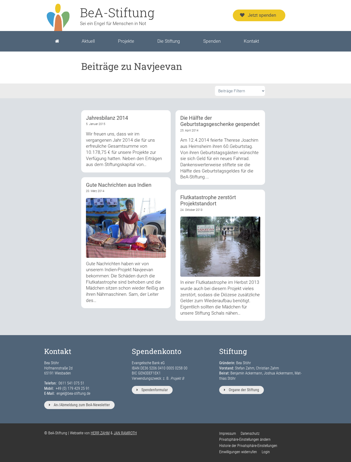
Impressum (227, 433)
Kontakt (251, 41)
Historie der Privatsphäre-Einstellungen (248, 445)
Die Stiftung (168, 41)
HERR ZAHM (100, 433)
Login (266, 452)
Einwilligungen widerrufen (238, 452)
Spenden (212, 41)
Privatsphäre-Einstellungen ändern (245, 439)
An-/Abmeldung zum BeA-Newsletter (82, 405)
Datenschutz (250, 433)
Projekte (126, 41)
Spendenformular (154, 390)
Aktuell (88, 41)
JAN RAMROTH (125, 433)
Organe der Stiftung (244, 390)
